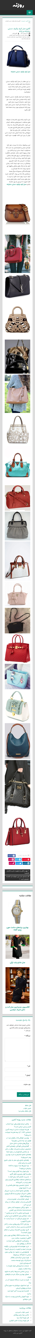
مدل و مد (23, 21)
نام (28, 1066)
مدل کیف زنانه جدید (26, 38)
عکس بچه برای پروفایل (21, 1315)
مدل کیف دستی (11, 37)
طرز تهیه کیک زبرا (23, 1318)
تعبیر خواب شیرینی (22, 1312)
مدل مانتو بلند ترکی (17, 962)
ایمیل (27, 1075)
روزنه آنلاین (28, 21)
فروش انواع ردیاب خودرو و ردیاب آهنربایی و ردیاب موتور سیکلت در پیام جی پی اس (18, 1202)
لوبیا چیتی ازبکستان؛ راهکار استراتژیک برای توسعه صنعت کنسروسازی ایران (21, 1260)
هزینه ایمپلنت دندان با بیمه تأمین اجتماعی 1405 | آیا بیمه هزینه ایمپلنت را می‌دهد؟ (18, 1132)
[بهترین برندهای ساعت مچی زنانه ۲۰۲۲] (17, 923)
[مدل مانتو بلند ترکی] (17, 958)
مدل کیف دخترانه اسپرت (21, 37)
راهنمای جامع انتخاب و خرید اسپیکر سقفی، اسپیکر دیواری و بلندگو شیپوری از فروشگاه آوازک (18, 1194)
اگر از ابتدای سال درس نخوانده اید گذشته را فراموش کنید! (17, 878)
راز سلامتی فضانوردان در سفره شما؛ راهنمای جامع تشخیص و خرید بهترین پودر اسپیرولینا (18, 1155)
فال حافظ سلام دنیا (25, 1111)
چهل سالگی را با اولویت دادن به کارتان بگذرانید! (18, 872)
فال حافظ (28, 1105)
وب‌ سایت (27, 1084)
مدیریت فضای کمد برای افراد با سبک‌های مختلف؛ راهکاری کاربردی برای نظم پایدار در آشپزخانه (18, 1180)
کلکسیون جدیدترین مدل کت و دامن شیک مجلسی (17, 1008)
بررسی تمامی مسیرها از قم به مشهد (17, 1271)
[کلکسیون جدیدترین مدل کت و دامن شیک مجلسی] (17, 1003)
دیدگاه (27, 1036)
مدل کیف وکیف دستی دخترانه (20, 72)
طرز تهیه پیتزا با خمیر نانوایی (19, 1320)
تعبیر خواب (27, 1108)
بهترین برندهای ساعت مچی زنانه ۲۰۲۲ (17, 928)
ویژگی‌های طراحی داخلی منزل (19, 1143)
